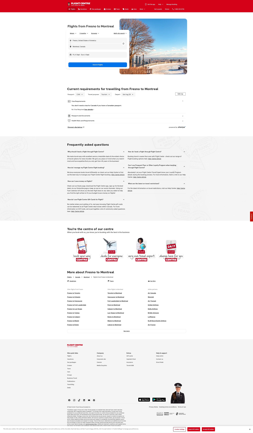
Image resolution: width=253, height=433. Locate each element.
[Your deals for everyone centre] (111, 250)
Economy (94, 33)
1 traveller (82, 33)
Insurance (129, 362)
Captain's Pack (131, 359)
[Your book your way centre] (82, 250)
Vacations (83, 9)
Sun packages (96, 9)
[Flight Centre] (75, 345)
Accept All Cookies (208, 429)
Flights (73, 9)
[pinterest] (94, 400)
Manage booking (171, 4)
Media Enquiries (102, 365)
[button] (126, 331)
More (141, 9)
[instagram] (74, 400)
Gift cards (129, 356)
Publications (71, 381)
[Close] (250, 429)
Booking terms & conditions (168, 407)
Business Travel (72, 378)
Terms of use (182, 407)
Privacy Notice (153, 407)
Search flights (98, 65)
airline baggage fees (91, 424)
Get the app (151, 4)
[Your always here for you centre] (171, 250)
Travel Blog (70, 384)
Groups (69, 375)
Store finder (159, 362)
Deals (127, 9)
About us (100, 356)
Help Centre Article (117, 175)
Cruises (108, 9)
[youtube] (89, 400)
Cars (135, 9)
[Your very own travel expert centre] (141, 250)
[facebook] (69, 400)
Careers (99, 362)
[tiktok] (79, 400)
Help (159, 4)
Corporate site (101, 359)
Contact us (159, 359)
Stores (167, 9)
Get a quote (158, 9)
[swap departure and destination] (123, 44)
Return (72, 33)
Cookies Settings (179, 429)
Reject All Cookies (193, 429)
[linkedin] (84, 400)
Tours (118, 9)
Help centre (159, 356)
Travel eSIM (130, 365)
